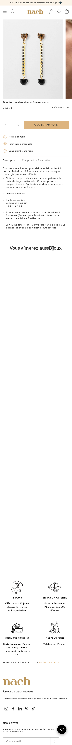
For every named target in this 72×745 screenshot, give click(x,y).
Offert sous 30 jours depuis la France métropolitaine (17, 607)
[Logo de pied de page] (17, 681)
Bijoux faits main (21, 662)
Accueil (6, 662)
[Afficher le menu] (4, 11)
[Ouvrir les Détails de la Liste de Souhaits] (61, 729)
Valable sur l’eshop (54, 644)
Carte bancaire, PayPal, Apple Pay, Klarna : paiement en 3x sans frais (17, 649)
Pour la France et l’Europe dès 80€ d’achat (54, 607)
